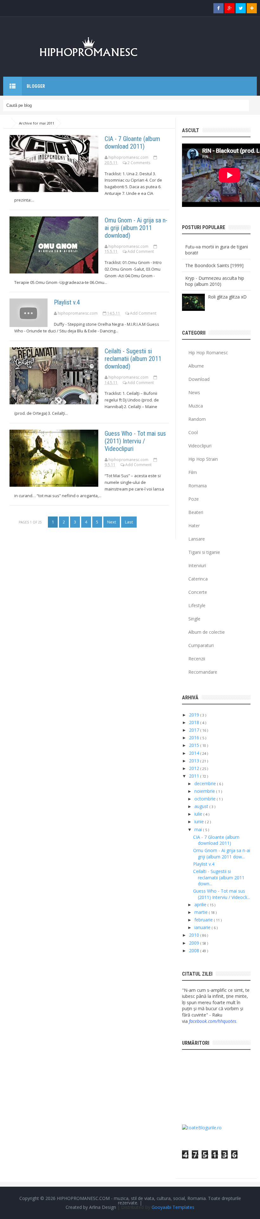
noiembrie (205, 791)
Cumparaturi (201, 645)
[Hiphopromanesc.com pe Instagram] (252, 8)
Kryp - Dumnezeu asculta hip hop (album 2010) (214, 281)
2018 (194, 722)
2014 (194, 753)
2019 (194, 715)
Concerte (197, 592)
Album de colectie (206, 632)
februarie (204, 920)
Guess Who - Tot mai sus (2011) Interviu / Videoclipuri (135, 441)
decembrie (205, 783)
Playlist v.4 (67, 302)
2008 (194, 950)
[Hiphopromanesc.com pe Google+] (229, 8)
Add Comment (140, 251)
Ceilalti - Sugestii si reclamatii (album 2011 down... (218, 877)
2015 (194, 745)
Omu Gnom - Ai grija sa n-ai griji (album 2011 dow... (221, 853)
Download (199, 379)
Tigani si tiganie (204, 552)
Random (197, 419)
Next (111, 522)
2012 (194, 768)
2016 (194, 738)
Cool (193, 432)
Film (192, 472)
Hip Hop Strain (203, 459)
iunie (199, 821)
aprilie (201, 904)
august (202, 806)
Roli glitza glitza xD (227, 297)
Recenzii (196, 659)
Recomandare (202, 672)
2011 (194, 776)
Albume (196, 366)
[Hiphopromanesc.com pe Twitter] (241, 8)
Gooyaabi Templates (173, 1207)
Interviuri (197, 565)
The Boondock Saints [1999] (214, 265)
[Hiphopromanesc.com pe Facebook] (218, 8)
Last (129, 522)
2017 (194, 730)
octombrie (205, 799)
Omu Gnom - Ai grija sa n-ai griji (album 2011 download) (136, 227)
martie (201, 912)
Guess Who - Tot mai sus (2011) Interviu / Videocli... (221, 894)
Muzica (195, 406)
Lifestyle (196, 605)
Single (194, 619)
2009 (194, 943)
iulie (199, 814)
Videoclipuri (199, 446)
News (194, 392)
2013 (194, 761)
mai (198, 829)
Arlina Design (102, 1207)
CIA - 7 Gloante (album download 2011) (132, 142)
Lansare (196, 539)
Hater (194, 526)
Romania (197, 486)
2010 (194, 935)
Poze (193, 499)
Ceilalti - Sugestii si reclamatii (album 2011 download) (133, 358)
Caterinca (198, 579)
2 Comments (138, 162)
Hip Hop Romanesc (208, 353)
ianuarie (203, 927)
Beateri (195, 512)
